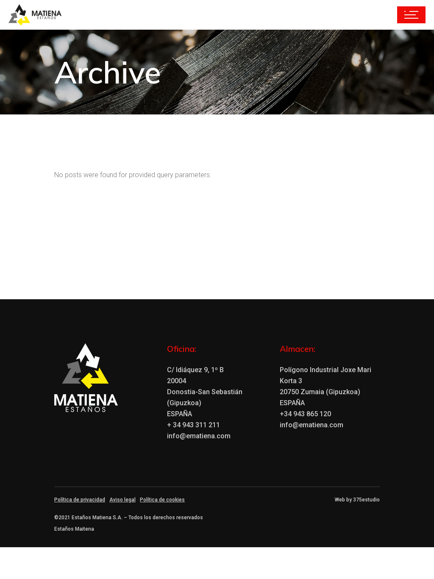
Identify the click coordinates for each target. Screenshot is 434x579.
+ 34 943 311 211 (193, 425)
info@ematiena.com (199, 436)
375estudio (366, 500)
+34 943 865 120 (305, 414)
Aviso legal (122, 500)
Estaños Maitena (74, 529)
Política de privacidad (79, 500)
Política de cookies (162, 500)
